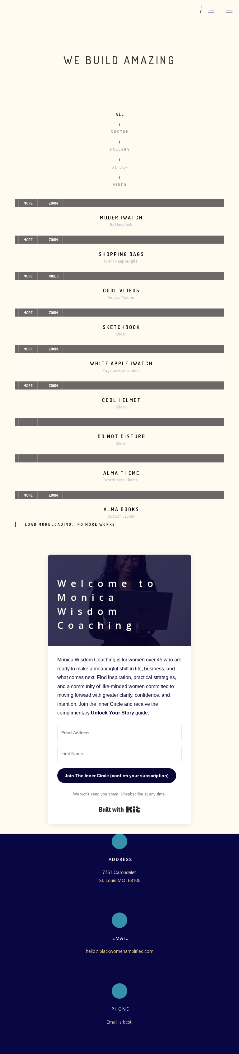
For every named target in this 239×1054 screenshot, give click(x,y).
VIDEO (54, 276)
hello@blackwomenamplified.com (119, 951)
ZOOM (53, 203)
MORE (28, 203)
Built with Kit (119, 809)
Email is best (119, 1022)
